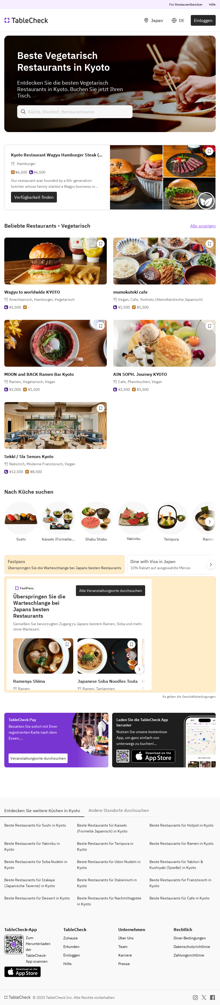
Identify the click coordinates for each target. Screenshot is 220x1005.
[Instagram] (195, 997)
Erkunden (71, 946)
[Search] (23, 112)
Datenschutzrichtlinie (192, 946)
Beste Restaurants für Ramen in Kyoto (181, 843)
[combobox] (75, 111)
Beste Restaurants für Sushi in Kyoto (35, 825)
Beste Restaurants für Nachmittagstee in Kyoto (109, 901)
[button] (42, 299)
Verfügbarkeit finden (34, 197)
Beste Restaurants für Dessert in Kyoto (37, 898)
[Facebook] (212, 997)
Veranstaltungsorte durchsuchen (38, 758)
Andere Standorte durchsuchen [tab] (119, 810)
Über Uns (126, 938)
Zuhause (70, 938)
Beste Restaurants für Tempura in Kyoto (105, 846)
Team (122, 946)
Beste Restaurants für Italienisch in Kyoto (107, 883)
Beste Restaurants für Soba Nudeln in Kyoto (35, 864)
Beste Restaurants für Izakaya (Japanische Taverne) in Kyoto (29, 883)
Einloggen (203, 20)
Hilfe (212, 4)
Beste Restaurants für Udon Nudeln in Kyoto (109, 864)
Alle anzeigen (203, 225)
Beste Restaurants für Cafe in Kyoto (179, 898)
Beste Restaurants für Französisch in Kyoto (180, 883)
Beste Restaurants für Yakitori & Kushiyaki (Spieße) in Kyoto (176, 864)
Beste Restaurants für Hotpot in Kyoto (181, 825)
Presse (124, 963)
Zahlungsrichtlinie (189, 955)
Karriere (125, 955)
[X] (204, 997)
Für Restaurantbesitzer (186, 4)
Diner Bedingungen (190, 938)
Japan (157, 20)
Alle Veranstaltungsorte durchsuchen (110, 590)
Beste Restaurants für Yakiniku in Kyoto (32, 846)
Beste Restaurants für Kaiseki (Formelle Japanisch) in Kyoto (102, 828)
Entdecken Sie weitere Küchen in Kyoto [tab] (42, 810)
